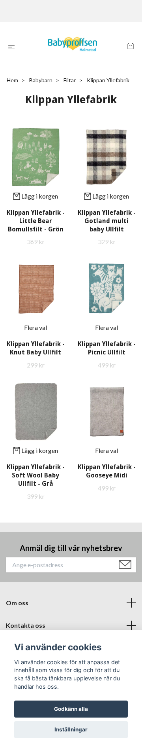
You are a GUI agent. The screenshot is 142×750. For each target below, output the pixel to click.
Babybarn (40, 80)
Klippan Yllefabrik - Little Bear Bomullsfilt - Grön (36, 221)
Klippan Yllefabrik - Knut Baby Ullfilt (36, 348)
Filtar (70, 80)
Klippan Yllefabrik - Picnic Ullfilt (107, 348)
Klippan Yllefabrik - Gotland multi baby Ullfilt (107, 221)
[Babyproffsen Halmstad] (73, 46)
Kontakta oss (25, 625)
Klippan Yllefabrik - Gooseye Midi (107, 471)
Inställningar (71, 729)
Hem (12, 80)
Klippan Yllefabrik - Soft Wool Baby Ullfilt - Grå (36, 475)
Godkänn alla (71, 709)
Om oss (17, 602)
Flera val (35, 327)
